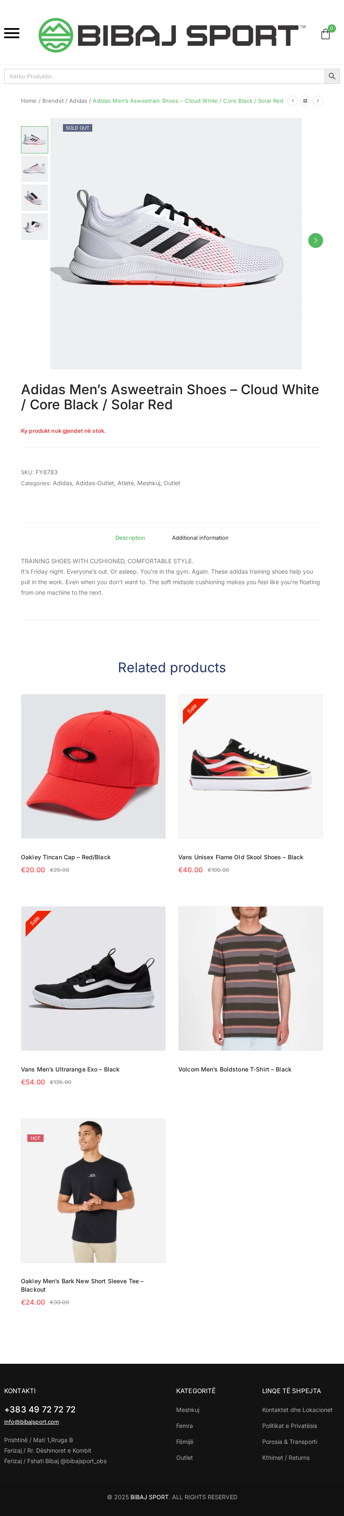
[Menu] (17, 33)
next (315, 240)
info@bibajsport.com (31, 1421)
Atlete (125, 482)
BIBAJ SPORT (149, 1496)
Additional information (200, 537)
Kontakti (20, 1391)
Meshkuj (148, 482)
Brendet (53, 100)
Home (29, 100)
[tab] (130, 537)
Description (130, 537)
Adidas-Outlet (95, 482)
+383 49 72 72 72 (40, 1409)
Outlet (172, 482)
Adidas (78, 100)
